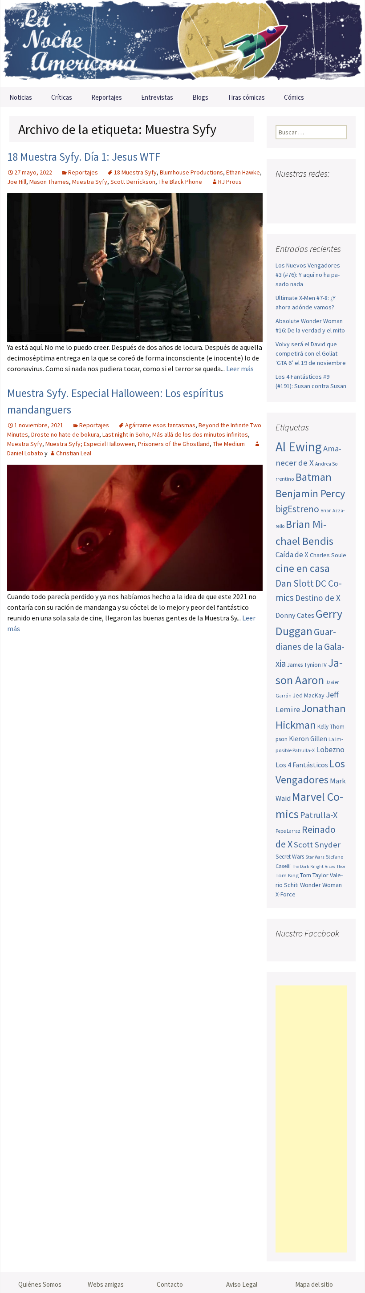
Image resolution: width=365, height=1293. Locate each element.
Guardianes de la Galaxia (310, 647)
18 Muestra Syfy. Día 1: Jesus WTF (83, 157)
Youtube (317, 191)
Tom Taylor (314, 875)
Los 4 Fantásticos (302, 764)
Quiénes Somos (39, 1284)
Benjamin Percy (310, 493)
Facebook (283, 191)
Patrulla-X (318, 814)
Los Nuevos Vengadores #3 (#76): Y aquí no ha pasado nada (308, 274)
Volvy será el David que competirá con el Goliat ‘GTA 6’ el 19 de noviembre (311, 353)
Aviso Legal (241, 1284)
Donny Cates (295, 615)
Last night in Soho (125, 434)
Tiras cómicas (246, 97)
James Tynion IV (307, 665)
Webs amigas (106, 1284)
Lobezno (330, 749)
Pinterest (334, 191)
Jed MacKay (308, 695)
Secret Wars (290, 856)
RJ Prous (230, 182)
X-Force (286, 894)
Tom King (287, 875)
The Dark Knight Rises (313, 866)
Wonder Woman (321, 885)
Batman (314, 477)
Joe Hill (16, 182)
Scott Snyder (317, 844)
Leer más (240, 368)
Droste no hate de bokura (65, 434)
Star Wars (314, 857)
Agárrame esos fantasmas (160, 425)
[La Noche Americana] (182, 43)
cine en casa (303, 568)
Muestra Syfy (89, 182)
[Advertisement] (311, 1118)
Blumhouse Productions (191, 172)
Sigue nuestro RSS (301, 207)
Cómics (294, 97)
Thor (341, 866)
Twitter (300, 191)
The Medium (229, 444)
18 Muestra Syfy (135, 172)
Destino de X (318, 597)
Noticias (20, 97)
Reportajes (106, 97)
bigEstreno (297, 509)
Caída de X (292, 554)
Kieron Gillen (308, 738)
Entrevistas (157, 97)
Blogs (200, 97)
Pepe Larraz (288, 831)
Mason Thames (49, 182)
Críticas (61, 97)
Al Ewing (299, 446)
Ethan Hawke (243, 172)
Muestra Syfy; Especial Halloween (90, 444)
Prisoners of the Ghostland (174, 444)
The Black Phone (180, 182)
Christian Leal (73, 453)
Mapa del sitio (314, 1284)
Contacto (170, 1284)
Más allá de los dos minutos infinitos (200, 434)
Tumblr (284, 207)
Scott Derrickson (132, 182)
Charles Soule (328, 555)
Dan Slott (295, 583)
